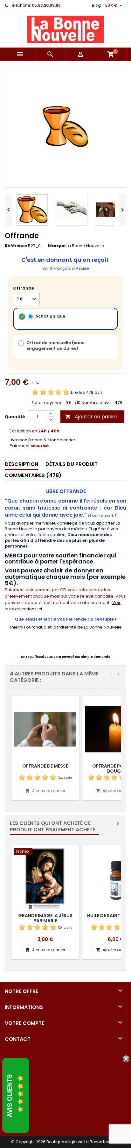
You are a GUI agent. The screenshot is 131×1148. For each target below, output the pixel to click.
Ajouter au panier (91, 416)
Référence (16, 246)
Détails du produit (71, 464)
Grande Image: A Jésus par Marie (45, 918)
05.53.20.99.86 (46, 5)
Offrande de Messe (45, 766)
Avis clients (9, 1095)
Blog (96, 5)
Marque (57, 246)
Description (21, 464)
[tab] (21, 464)
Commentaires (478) (33, 475)
